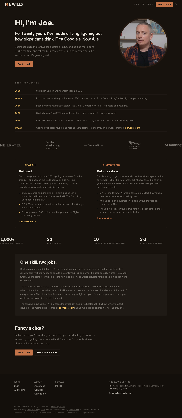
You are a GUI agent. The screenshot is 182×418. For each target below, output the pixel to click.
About (150, 4)
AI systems (19, 389)
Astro (43, 409)
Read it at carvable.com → (121, 393)
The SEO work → (27, 221)
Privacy (54, 406)
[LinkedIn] (56, 386)
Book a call (24, 64)
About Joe (39, 385)
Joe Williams (74, 409)
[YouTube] (61, 385)
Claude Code (32, 409)
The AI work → (104, 218)
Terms (62, 406)
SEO (136, 4)
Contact (38, 389)
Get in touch (164, 4)
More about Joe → (47, 352)
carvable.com (132, 127)
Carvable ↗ (40, 393)
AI (143, 4)
